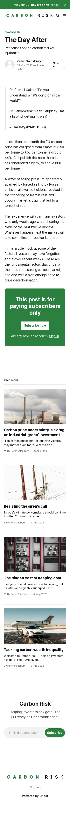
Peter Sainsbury (29, 61)
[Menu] (64, 16)
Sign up (35, 787)
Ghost (43, 796)
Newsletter (13, 31)
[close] (65, 5)
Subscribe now (35, 325)
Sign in (54, 336)
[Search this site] (58, 16)
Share (56, 64)
